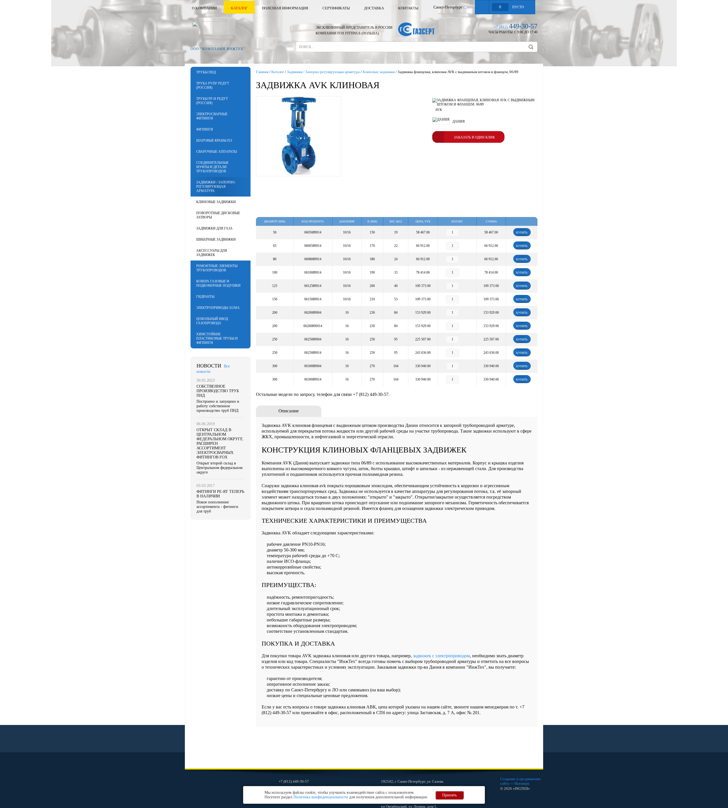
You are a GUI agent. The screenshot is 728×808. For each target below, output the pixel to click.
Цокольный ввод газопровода (212, 321)
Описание (288, 411)
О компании (204, 8)
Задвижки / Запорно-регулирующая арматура (216, 186)
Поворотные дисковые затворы (218, 215)
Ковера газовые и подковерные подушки (218, 283)
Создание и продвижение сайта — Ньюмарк (520, 781)
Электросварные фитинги (212, 116)
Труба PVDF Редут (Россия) (212, 85)
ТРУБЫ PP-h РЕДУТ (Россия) (212, 101)
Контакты (408, 8)
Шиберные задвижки (216, 239)
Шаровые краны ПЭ (214, 140)
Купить (522, 232)
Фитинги (204, 129)
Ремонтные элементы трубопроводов (216, 268)
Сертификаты (336, 8)
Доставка (374, 8)
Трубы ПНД (206, 72)
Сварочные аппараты (216, 152)
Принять (449, 795)
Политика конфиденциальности (320, 797)
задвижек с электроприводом (441, 655)
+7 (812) (515, 27)
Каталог (239, 8)
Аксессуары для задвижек (211, 253)
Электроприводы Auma (218, 308)
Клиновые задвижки (216, 202)
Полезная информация (285, 8)
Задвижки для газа (214, 228)
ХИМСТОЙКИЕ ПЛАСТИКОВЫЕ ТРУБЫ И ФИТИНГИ (217, 338)
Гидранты (205, 297)
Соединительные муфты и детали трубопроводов (212, 167)
